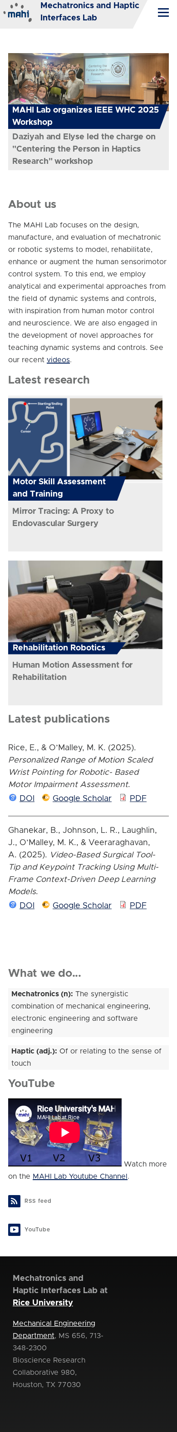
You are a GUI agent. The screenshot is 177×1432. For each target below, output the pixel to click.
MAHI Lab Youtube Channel (80, 1176)
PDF (138, 799)
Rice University (43, 1303)
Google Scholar (82, 799)
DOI (27, 799)
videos (58, 360)
